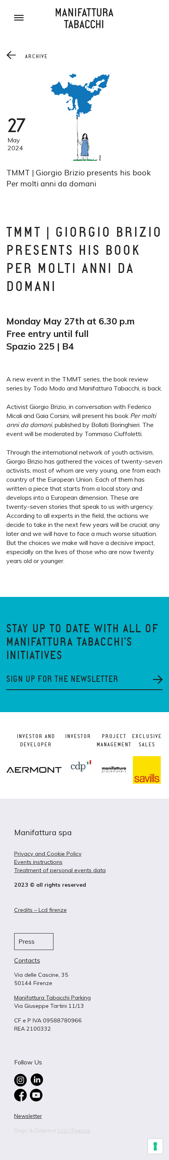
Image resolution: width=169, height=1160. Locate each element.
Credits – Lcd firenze (40, 909)
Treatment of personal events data (60, 870)
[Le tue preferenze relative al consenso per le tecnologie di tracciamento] (155, 1146)
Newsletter (28, 1115)
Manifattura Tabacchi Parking (52, 997)
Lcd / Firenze (74, 1130)
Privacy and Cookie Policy (48, 853)
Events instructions (38, 861)
